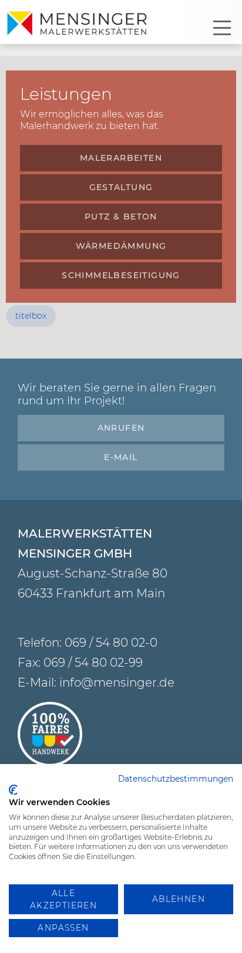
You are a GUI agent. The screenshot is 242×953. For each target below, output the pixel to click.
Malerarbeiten (121, 158)
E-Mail (120, 457)
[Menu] (222, 28)
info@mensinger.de (116, 682)
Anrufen (121, 428)
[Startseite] (79, 24)
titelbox (30, 315)
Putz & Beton (121, 216)
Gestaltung (121, 187)
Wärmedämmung (121, 246)
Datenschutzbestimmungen (175, 778)
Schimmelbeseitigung (121, 275)
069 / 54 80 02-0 (111, 643)
